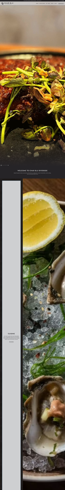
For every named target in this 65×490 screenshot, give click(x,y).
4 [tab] (6, 488)
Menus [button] (37, 3)
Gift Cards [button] (48, 3)
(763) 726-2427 (39, 0)
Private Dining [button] (42, 3)
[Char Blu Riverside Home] (7, 3)
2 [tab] (4, 488)
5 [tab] (8, 488)
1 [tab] (2, 488)
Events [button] (52, 3)
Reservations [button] (61, 3)
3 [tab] (5, 488)
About (56, 3)
